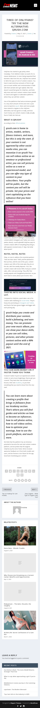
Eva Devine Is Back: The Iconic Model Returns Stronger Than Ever (19, 671)
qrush (17, 106)
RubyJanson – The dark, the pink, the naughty (17, 605)
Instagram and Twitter (27, 303)
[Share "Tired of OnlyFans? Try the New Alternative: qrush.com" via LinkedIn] (26, 471)
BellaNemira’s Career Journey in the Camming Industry (19, 684)
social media (25, 301)
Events (29, 33)
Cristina (13, 33)
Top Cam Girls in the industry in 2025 (16, 694)
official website (20, 123)
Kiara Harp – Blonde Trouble (14, 548)
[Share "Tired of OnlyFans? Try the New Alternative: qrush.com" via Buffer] (30, 471)
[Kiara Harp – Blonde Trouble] (20, 535)
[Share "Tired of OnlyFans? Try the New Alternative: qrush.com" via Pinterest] (22, 471)
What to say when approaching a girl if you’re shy (19, 677)
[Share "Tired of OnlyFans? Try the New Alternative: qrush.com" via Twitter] (10, 471)
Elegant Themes (16, 703)
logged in (13, 658)
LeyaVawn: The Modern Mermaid (15, 689)
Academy (19, 383)
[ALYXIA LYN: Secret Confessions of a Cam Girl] (20, 620)
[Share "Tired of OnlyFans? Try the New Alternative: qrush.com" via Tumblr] (18, 471)
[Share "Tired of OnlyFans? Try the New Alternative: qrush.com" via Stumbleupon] (34, 471)
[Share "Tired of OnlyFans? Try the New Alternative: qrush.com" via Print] (22, 475)
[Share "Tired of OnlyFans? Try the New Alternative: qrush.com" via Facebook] (6, 471)
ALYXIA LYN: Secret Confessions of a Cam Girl (19, 633)
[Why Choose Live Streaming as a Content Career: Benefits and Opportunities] (20, 562)
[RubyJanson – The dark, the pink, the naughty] (20, 591)
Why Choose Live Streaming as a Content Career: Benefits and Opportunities (19, 576)
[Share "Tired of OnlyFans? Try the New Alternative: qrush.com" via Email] (18, 475)
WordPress (34, 703)
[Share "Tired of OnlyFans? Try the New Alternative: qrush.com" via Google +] (14, 471)
